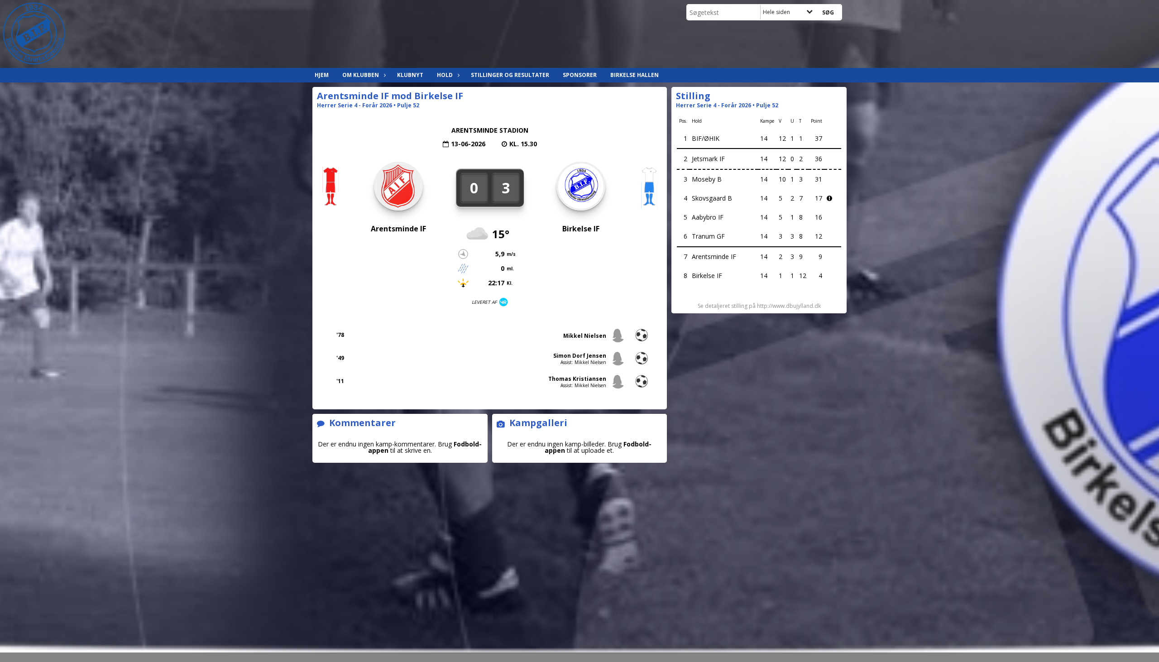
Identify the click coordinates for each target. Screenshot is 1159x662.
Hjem (322, 75)
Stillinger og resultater (510, 75)
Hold (445, 75)
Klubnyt (410, 75)
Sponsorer (580, 75)
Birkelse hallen (634, 75)
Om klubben (360, 75)
